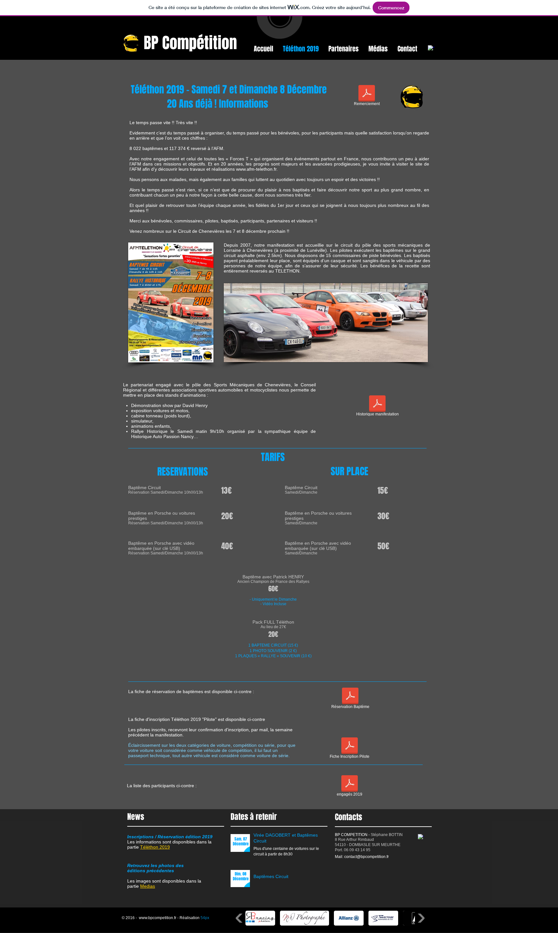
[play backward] (239, 918)
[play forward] (420, 918)
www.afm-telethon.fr (256, 169)
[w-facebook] (431, 48)
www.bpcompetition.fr (157, 918)
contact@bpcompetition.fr (366, 856)
